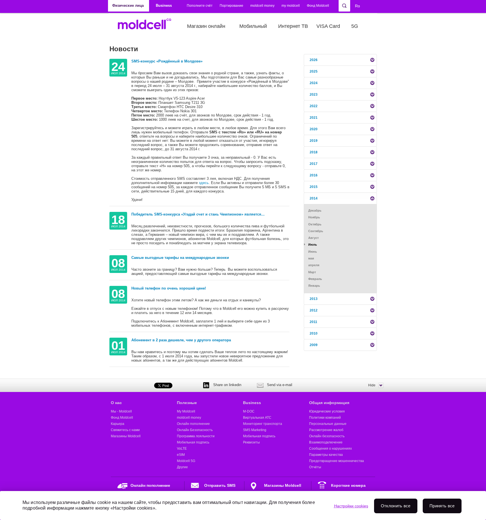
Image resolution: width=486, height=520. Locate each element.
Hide (371, 385)
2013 (314, 299)
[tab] (340, 60)
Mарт (312, 272)
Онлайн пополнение (193, 424)
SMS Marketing (254, 430)
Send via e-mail (279, 385)
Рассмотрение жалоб (326, 430)
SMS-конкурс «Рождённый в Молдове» (166, 61)
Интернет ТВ (293, 26)
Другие (182, 467)
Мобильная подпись (193, 442)
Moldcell (147, 26)
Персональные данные (327, 424)
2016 (314, 175)
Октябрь (314, 224)
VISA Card (328, 26)
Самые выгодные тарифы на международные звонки (180, 257)
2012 (314, 310)
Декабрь (314, 210)
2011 (313, 322)
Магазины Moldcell (126, 436)
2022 (314, 106)
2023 (314, 95)
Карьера (117, 424)
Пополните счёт (200, 6)
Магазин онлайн (206, 26)
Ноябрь (314, 217)
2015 (314, 187)
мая (311, 258)
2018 (314, 152)
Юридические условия (327, 411)
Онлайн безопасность (327, 436)
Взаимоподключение (326, 442)
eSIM (181, 455)
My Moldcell (186, 411)
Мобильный (253, 26)
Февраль (315, 279)
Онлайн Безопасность (195, 430)
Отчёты (315, 467)
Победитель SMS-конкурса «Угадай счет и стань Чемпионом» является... (198, 214)
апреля (313, 265)
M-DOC (249, 411)
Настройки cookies (351, 506)
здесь (204, 183)
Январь (314, 285)
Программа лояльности (196, 436)
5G (354, 26)
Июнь (312, 251)
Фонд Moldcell (318, 6)
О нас (116, 402)
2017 (314, 164)
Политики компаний (325, 418)
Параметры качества (326, 455)
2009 (314, 345)
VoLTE (182, 448)
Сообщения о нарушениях (330, 448)
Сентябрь (315, 231)
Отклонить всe (396, 505)
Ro (357, 6)
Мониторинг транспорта (262, 424)
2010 (314, 333)
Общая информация (329, 402)
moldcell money (262, 6)
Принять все (441, 505)
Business (252, 402)
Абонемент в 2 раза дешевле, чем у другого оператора (181, 340)
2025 (314, 71)
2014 (314, 198)
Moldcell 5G (186, 461)
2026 (314, 60)
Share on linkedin (227, 385)
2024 (314, 83)
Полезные (187, 402)
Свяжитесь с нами (125, 430)
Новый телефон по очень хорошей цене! (168, 288)
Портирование (231, 6)
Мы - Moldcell (121, 411)
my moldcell (291, 6)
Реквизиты (251, 442)
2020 (314, 129)
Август (313, 237)
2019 (314, 141)
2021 (314, 118)
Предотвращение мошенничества (336, 461)
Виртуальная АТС (257, 418)
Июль (312, 244)
